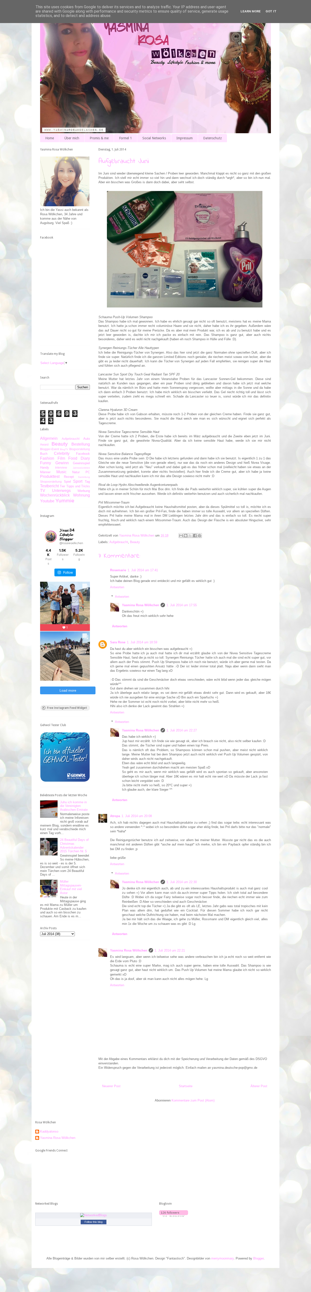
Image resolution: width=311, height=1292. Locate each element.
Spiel (67, 481)
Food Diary (79, 458)
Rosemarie (118, 570)
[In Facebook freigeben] (194, 535)
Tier (62, 486)
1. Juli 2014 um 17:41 (143, 570)
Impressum (184, 138)
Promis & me (99, 138)
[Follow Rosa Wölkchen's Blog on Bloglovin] (173, 1215)
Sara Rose (117, 642)
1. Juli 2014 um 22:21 (170, 950)
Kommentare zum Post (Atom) (193, 1100)
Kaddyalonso (49, 1131)
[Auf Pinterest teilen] (199, 535)
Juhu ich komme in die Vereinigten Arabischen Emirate (74, 806)
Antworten (117, 587)
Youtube (47, 501)
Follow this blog (94, 1221)
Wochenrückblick (55, 495)
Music (61, 472)
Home (49, 138)
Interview (61, 467)
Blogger (258, 1258)
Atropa (115, 816)
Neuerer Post (111, 1086)
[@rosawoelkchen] (51, 536)
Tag (87, 481)
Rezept (69, 477)
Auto (86, 438)
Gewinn (62, 463)
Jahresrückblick (81, 467)
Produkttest (50, 476)
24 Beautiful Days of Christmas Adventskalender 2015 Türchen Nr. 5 (74, 845)
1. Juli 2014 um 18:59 (142, 642)
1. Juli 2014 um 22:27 (181, 730)
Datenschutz (212, 138)
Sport (77, 481)
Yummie (64, 500)
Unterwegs (61, 491)
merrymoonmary (222, 1258)
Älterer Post (259, 1086)
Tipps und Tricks (78, 486)
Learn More (251, 11)
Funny (45, 463)
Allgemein (49, 438)
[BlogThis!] (185, 535)
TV (42, 491)
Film (61, 458)
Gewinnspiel (81, 463)
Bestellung (80, 444)
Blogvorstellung (79, 449)
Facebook (83, 454)
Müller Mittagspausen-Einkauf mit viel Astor (71, 887)
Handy (44, 467)
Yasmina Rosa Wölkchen (140, 605)
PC (88, 472)
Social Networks (154, 138)
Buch (43, 454)
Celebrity (61, 453)
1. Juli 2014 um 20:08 (136, 816)
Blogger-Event (49, 449)
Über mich (71, 138)
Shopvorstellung (51, 481)
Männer (45, 472)
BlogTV (64, 449)
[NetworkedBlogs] (93, 1215)
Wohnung (81, 495)
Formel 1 (125, 138)
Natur (76, 472)
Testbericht (49, 486)
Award (44, 444)
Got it (271, 11)
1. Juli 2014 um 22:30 (181, 882)
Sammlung (84, 477)
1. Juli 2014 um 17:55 (181, 605)
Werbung (84, 491)
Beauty (135, 542)
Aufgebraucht (118, 542)
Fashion (47, 458)
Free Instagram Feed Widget (67, 708)
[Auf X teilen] (190, 535)
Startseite (185, 1086)
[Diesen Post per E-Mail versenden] (181, 535)
